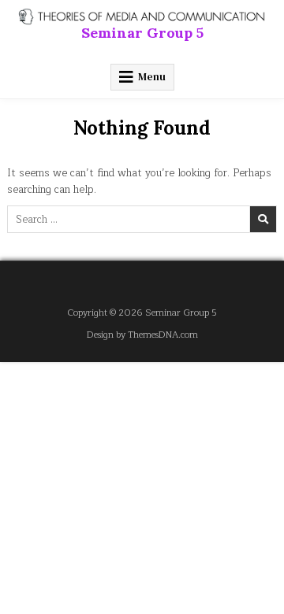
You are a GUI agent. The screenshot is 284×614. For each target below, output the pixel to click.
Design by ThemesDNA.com (142, 334)
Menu (152, 76)
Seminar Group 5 (142, 33)
